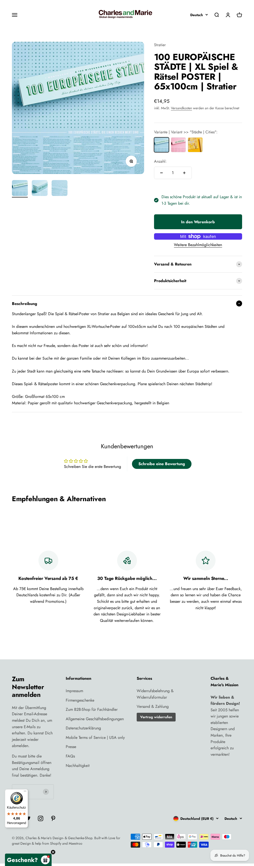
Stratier (160, 45)
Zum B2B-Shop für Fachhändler (92, 709)
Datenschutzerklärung (83, 728)
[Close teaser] (53, 852)
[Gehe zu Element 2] (40, 188)
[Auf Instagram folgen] (40, 818)
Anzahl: (160, 161)
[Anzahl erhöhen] (184, 173)
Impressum (74, 691)
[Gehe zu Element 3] (59, 188)
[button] (28, 860)
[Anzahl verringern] (161, 173)
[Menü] (25, 792)
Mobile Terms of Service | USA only (95, 737)
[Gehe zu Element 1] (20, 188)
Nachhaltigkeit (78, 765)
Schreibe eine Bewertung (161, 464)
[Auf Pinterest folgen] (53, 818)
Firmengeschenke (80, 700)
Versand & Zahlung (153, 706)
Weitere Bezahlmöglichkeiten (198, 245)
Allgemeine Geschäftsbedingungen (95, 719)
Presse (71, 747)
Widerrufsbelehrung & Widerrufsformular (155, 694)
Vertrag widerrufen (156, 717)
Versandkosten (181, 108)
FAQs (70, 756)
